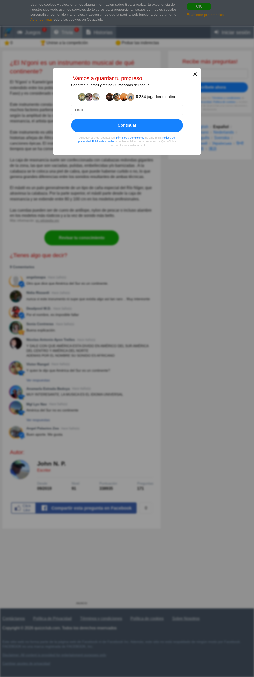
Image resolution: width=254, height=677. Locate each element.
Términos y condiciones (130, 137)
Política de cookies (103, 141)
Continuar (127, 125)
